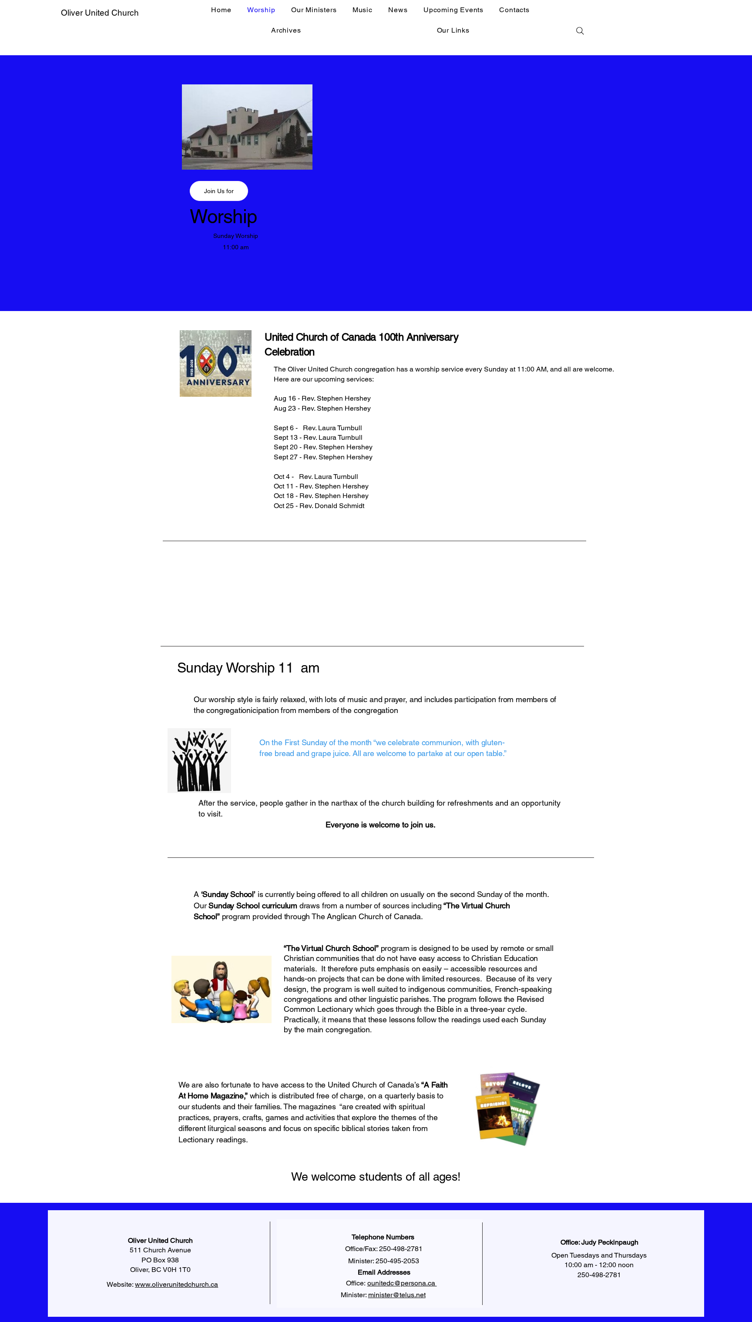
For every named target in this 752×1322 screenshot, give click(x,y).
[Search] (580, 31)
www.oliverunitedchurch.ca (176, 1284)
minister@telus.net (397, 1295)
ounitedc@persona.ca (402, 1283)
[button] (219, 191)
